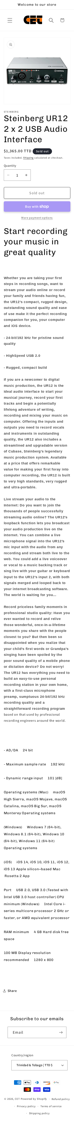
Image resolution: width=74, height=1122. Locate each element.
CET (17, 1099)
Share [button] (12, 990)
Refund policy (61, 1099)
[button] (9, 20)
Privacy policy (26, 1106)
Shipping (28, 157)
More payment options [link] (37, 218)
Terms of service (51, 1106)
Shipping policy (39, 1113)
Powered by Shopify (34, 1099)
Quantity (10, 165)
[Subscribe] (60, 1032)
